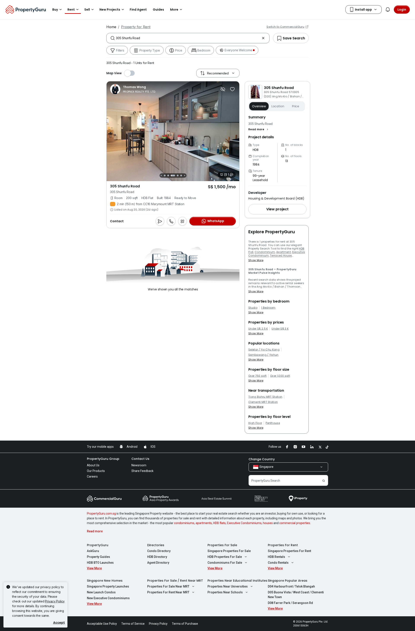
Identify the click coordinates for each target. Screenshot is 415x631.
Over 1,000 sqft (280, 376)
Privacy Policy (55, 601)
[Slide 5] (173, 175)
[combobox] (188, 38)
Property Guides (98, 557)
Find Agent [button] (138, 9)
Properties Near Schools (225, 592)
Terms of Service (133, 623)
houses (268, 523)
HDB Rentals (276, 557)
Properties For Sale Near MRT (168, 586)
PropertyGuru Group (103, 459)
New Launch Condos (101, 592)
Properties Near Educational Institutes (237, 580)
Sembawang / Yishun (263, 355)
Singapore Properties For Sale (229, 551)
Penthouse (273, 423)
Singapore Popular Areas (287, 580)
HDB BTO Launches (100, 562)
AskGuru (93, 551)
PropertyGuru (97, 545)
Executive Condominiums (244, 523)
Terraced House (281, 255)
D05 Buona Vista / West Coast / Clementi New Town (296, 595)
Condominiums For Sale (225, 562)
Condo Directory (159, 551)
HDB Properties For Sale (225, 557)
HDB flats (219, 523)
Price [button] (295, 106)
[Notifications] (387, 9)
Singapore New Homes (105, 580)
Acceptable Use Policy (102, 623)
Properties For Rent (283, 545)
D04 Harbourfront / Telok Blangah (291, 586)
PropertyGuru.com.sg (101, 513)
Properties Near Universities (228, 586)
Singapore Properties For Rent (289, 551)
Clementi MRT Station (263, 402)
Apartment (283, 252)
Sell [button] (87, 9)
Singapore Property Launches (108, 586)
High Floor (255, 423)
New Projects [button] (109, 9)
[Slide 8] (184, 175)
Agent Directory (158, 562)
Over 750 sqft (257, 376)
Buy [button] (55, 9)
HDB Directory (157, 557)
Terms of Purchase (185, 623)
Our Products (96, 471)
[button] (258, 129)
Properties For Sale (222, 545)
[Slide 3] (165, 175)
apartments (204, 523)
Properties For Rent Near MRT (168, 592)
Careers (92, 476)
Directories (155, 545)
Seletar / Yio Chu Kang (263, 349)
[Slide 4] (168, 175)
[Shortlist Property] (232, 89)
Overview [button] (259, 106)
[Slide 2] (161, 175)
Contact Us (140, 459)
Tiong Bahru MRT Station (265, 397)
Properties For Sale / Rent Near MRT (175, 580)
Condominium (265, 252)
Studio (252, 307)
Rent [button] (71, 9)
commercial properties (294, 523)
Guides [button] (158, 9)
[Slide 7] (181, 175)
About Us (93, 465)
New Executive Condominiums (108, 598)
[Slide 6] (178, 175)
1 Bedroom (268, 307)
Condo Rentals (278, 562)
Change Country (262, 459)
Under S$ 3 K (280, 328)
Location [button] (277, 106)
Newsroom (138, 465)
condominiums (184, 523)
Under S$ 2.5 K (258, 328)
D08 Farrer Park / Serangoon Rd (290, 603)
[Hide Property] (222, 89)
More (174, 9)
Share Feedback (142, 471)
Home (111, 27)
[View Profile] (133, 89)
